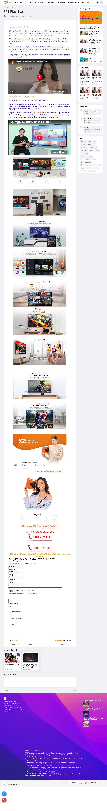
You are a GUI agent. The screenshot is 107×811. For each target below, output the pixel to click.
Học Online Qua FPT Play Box (12, 665)
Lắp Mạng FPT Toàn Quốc (91, 783)
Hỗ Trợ (97, 150)
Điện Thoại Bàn (92, 144)
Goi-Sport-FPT (84, 150)
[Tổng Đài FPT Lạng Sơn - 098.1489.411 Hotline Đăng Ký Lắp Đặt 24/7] (85, 90)
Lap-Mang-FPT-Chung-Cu (87, 156)
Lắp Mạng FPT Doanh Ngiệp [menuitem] (56, 2)
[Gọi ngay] (4, 800)
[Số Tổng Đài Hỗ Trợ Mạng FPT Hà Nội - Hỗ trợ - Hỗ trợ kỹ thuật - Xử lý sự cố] (84, 50)
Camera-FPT (92, 141)
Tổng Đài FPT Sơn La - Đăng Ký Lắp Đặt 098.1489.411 (97, 95)
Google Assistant (37, 113)
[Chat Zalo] (4, 793)
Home (62, 783)
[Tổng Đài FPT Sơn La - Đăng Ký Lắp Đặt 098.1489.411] (97, 90)
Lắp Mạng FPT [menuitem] (18, 2)
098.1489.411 (45, 773)
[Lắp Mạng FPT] (84, 59)
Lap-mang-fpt (84, 153)
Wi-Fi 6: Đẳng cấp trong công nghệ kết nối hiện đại (94, 33)
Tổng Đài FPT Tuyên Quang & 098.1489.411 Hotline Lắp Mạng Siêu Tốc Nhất (85, 80)
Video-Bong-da (91, 171)
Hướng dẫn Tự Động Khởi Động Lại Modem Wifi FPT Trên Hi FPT (89, 27)
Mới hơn (7, 690)
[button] (97, 2)
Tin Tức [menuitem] (86, 2)
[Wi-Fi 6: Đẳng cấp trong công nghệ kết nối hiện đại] (84, 33)
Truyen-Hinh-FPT (85, 168)
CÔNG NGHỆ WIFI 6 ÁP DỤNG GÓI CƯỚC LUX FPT (93, 709)
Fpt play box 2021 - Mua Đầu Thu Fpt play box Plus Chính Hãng (30, 666)
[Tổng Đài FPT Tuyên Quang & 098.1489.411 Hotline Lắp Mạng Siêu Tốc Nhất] (85, 73)
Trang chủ (6, 7)
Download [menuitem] (40, 2)
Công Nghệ (83, 144)
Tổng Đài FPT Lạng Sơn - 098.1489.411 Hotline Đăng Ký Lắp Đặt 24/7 (85, 96)
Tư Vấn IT (83, 171)
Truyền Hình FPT (95, 168)
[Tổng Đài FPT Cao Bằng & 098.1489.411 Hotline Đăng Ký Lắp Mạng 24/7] (84, 41)
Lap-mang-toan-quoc (86, 162)
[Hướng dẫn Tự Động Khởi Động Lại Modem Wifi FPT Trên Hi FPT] (91, 17)
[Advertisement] (35, 722)
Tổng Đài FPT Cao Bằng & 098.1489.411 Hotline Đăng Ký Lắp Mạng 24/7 (95, 42)
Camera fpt (83, 141)
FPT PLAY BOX (84, 147)
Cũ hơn (73, 690)
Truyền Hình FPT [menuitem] (74, 2)
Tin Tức (99, 165)
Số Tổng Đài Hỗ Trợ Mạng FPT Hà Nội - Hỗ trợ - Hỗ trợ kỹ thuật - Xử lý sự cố (95, 51)
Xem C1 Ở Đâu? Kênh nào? (92, 700)
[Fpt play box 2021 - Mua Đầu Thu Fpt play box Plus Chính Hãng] (30, 658)
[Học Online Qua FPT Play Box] (12, 658)
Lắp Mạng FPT (93, 58)
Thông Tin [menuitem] (28, 2)
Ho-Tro (91, 150)
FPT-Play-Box (13, 7)
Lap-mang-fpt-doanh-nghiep (88, 159)
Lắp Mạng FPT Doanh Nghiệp (74, 783)
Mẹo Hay (92, 165)
